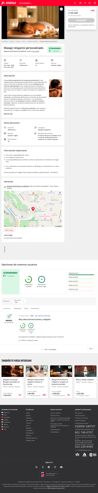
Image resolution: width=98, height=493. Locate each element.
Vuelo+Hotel (29, 420)
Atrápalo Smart (30, 440)
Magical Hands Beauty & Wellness (18, 186)
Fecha (26, 308)
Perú (5, 429)
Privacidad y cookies (56, 423)
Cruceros (28, 423)
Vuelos (28, 413)
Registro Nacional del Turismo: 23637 (58, 486)
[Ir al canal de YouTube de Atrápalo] (61, 467)
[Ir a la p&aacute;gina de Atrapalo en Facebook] (49, 467)
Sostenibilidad (54, 432)
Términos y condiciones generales (60, 418)
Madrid (18, 41)
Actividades (5, 41)
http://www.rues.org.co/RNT (56, 488)
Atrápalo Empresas (31, 438)
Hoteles (28, 415)
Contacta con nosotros (81, 418)
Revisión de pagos (80, 420)
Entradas (28, 428)
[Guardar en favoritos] (61, 9)
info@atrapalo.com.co (85, 450)
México (6, 424)
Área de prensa (55, 415)
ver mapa (35, 51)
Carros (28, 425)
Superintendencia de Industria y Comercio (59, 426)
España (12, 41)
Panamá (6, 427)
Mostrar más (8, 114)
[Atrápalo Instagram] (55, 467)
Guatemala (7, 422)
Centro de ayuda (80, 415)
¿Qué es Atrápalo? (55, 413)
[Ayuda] (89, 3)
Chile (5, 415)
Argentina (6, 412)
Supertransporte (55, 429)
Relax (24, 41)
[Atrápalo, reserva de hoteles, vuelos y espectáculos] (9, 3)
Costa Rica (7, 417)
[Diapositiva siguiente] (95, 382)
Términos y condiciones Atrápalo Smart (59, 420)
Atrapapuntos (30, 433)
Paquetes (29, 418)
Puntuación (35, 308)
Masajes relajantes (33, 41)
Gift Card (28, 435)
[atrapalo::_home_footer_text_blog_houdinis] (37, 467)
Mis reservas (78, 413)
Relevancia (17, 308)
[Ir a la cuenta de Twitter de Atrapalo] (43, 467)
